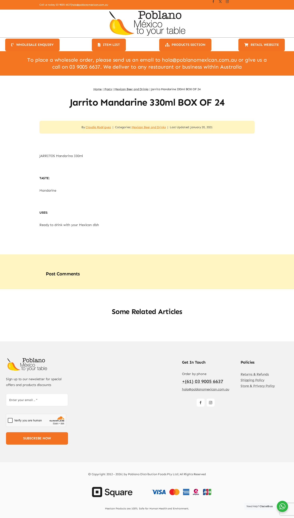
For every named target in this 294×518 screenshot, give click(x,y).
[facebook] (213, 1)
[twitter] (220, 1)
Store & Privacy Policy (258, 386)
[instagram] (227, 1)
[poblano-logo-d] (27, 359)
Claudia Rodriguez (98, 127)
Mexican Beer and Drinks (149, 127)
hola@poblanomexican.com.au (90, 4)
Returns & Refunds (255, 374)
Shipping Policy (252, 380)
